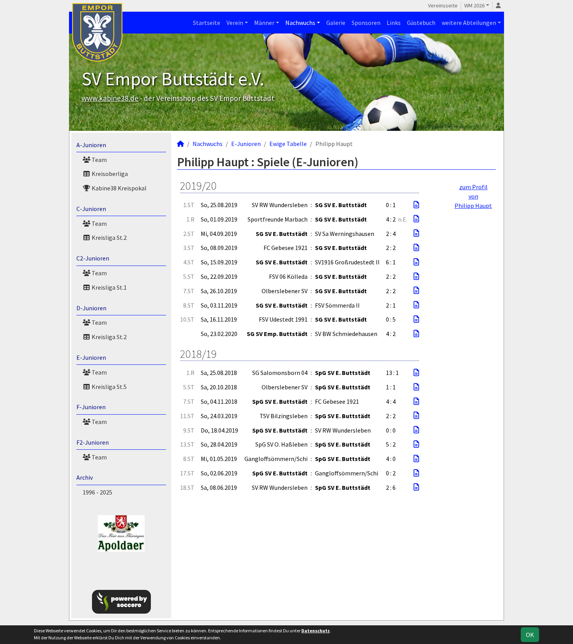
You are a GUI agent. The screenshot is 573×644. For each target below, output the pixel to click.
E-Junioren (91, 357)
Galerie (335, 22)
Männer (264, 22)
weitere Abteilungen (469, 22)
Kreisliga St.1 (108, 287)
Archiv (84, 477)
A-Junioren (91, 145)
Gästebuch (421, 22)
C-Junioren (91, 209)
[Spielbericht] (416, 204)
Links (394, 22)
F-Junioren (91, 407)
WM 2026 (474, 5)
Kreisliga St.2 (108, 237)
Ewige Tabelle (288, 144)
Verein (234, 22)
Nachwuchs (300, 22)
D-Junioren (91, 308)
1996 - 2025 (97, 492)
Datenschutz (315, 630)
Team (98, 160)
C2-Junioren (92, 258)
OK (530, 635)
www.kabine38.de (109, 98)
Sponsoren (366, 22)
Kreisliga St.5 (108, 387)
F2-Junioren (92, 442)
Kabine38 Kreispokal (118, 188)
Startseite (206, 22)
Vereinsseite (443, 5)
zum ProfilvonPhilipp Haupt (473, 196)
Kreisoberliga (109, 174)
